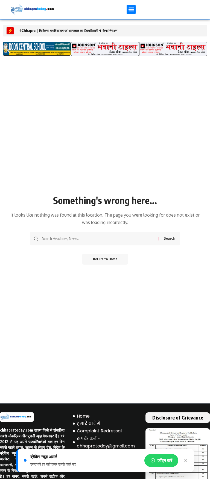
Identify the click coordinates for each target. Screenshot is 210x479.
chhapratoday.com (16, 430)
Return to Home (105, 259)
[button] (131, 9)
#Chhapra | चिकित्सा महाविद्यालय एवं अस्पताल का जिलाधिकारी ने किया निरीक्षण (68, 31)
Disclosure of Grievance (177, 417)
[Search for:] (98, 238)
